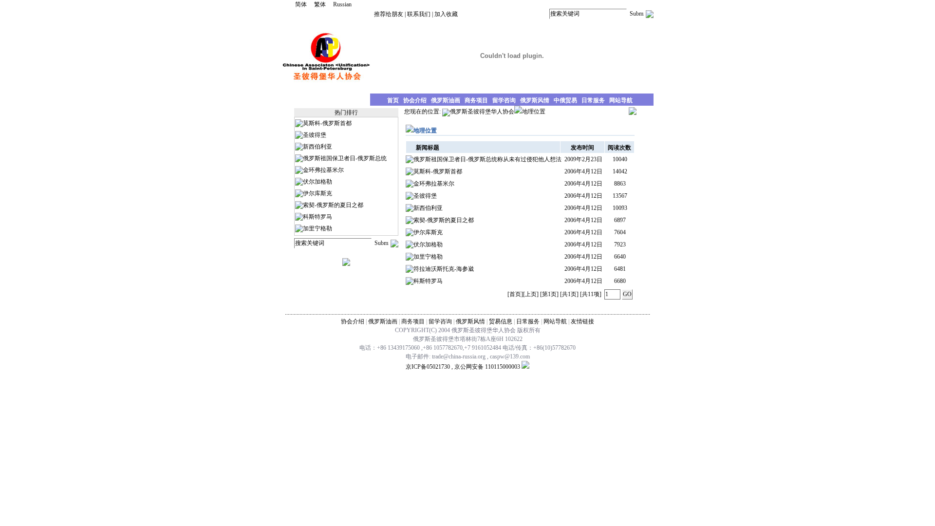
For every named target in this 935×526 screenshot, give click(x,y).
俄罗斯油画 (382, 321)
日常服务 (528, 321)
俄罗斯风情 (470, 321)
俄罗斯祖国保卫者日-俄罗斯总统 (345, 158)
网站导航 (555, 321)
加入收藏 (446, 14)
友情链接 (582, 321)
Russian (342, 4)
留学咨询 (440, 321)
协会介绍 (352, 321)
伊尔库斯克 (317, 193)
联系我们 (418, 14)
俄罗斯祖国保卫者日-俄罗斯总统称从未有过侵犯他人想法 (487, 159)
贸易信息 (500, 321)
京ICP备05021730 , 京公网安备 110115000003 (463, 366)
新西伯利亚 (317, 146)
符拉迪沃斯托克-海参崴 (443, 268)
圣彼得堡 (314, 135)
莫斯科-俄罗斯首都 (327, 123)
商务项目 (413, 321)
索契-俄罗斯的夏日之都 (333, 205)
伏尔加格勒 (317, 181)
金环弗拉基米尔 (323, 170)
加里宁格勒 (317, 228)
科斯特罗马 (317, 216)
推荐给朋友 (388, 14)
